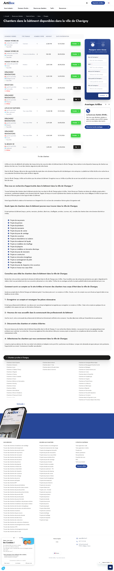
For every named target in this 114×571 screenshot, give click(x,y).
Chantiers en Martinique (85, 386)
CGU (57, 542)
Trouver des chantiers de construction (13, 520)
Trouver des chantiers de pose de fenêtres (14, 485)
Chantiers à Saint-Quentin (13, 362)
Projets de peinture (44, 496)
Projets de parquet (44, 506)
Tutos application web (81, 445)
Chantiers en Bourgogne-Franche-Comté (89, 365)
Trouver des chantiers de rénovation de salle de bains (17, 508)
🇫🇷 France (56, 553)
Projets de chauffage (45, 515)
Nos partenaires (80, 455)
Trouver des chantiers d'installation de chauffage (15, 445)
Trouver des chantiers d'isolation (11, 510)
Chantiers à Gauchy (12, 383)
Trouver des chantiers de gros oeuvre (12, 513)
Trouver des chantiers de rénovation (12, 459)
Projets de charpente (45, 517)
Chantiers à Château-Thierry (14, 369)
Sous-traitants (8, 8)
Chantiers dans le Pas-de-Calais (51, 367)
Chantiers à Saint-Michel (13, 390)
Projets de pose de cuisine (46, 473)
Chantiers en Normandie (85, 390)
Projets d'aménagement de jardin (48, 450)
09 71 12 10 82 (82, 541)
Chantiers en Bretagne (84, 367)
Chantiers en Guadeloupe (85, 376)
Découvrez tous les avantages (94, 127)
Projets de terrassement (46, 480)
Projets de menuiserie (45, 485)
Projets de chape (44, 520)
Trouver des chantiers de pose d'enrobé (13, 499)
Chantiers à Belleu (11, 388)
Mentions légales (57, 538)
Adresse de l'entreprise (94, 71)
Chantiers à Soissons (12, 365)
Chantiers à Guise (11, 386)
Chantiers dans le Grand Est (86, 374)
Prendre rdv (79, 450)
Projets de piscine (44, 503)
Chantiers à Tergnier (12, 372)
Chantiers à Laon (11, 367)
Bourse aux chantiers (40, 8)
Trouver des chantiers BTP (10, 483)
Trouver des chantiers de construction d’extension (16, 522)
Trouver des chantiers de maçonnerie (12, 452)
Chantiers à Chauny (12, 374)
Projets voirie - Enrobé (45, 490)
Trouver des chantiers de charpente (12, 471)
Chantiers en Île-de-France (85, 381)
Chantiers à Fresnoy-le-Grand (14, 395)
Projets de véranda (44, 499)
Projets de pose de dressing (47, 471)
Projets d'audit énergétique (47, 478)
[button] (105, 104)
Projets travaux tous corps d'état (48, 455)
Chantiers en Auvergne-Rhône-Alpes (88, 362)
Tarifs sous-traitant (80, 462)
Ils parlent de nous (80, 457)
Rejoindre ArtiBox (98, 3)
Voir (76, 88)
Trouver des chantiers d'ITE (10, 527)
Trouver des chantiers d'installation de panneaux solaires (17, 501)
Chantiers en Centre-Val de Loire (87, 369)
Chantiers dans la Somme (49, 369)
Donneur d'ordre (23, 8)
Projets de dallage (44, 513)
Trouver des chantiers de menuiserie (12, 455)
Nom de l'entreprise (93, 57)
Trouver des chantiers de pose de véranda (14, 515)
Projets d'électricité (44, 487)
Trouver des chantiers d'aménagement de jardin (15, 529)
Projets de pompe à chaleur (47, 476)
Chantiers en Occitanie (85, 395)
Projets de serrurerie (45, 501)
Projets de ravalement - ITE (47, 469)
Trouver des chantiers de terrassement (13, 448)
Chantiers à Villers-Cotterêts (14, 376)
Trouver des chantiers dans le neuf (12, 531)
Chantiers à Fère (11, 397)
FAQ (77, 459)
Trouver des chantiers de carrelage (12, 476)
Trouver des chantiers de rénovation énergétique (15, 506)
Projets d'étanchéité (45, 508)
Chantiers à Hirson (11, 379)
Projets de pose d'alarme (46, 483)
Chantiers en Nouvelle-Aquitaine (87, 393)
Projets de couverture (45, 510)
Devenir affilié (81, 466)
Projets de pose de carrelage (47, 459)
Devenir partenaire (80, 452)
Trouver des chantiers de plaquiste (12, 464)
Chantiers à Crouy (11, 400)
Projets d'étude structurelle (46, 466)
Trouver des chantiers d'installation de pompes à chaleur (17, 503)
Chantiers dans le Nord (49, 362)
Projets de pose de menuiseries (48, 452)
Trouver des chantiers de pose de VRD (13, 494)
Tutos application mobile (82, 448)
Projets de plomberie (45, 494)
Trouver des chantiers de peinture (12, 462)
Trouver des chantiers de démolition (12, 517)
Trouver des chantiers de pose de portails (14, 490)
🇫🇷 (108, 3)
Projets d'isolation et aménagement (49, 445)
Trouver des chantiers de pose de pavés (13, 496)
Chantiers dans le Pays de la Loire (87, 397)
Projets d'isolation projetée (47, 464)
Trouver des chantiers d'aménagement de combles (16, 524)
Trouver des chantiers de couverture (12, 473)
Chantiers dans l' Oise (48, 365)
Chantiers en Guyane (84, 379)
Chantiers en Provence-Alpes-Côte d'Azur (89, 400)
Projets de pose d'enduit (46, 462)
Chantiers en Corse (84, 372)
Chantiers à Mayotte (84, 388)
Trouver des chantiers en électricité (12, 466)
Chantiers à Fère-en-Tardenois (14, 393)
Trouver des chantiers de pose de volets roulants (15, 487)
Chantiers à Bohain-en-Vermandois (15, 381)
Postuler (74, 44)
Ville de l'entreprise (93, 85)
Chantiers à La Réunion (85, 383)
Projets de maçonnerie (45, 492)
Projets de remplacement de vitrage (49, 448)
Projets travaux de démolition (47, 457)
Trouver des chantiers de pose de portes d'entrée (16, 492)
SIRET (89, 64)
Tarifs (52, 8)
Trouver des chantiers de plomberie (12, 457)
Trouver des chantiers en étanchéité (12, 469)
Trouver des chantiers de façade (11, 480)
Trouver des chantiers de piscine (11, 478)
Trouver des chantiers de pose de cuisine (13, 450)
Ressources (62, 8)
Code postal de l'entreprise (95, 78)
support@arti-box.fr (83, 538)
